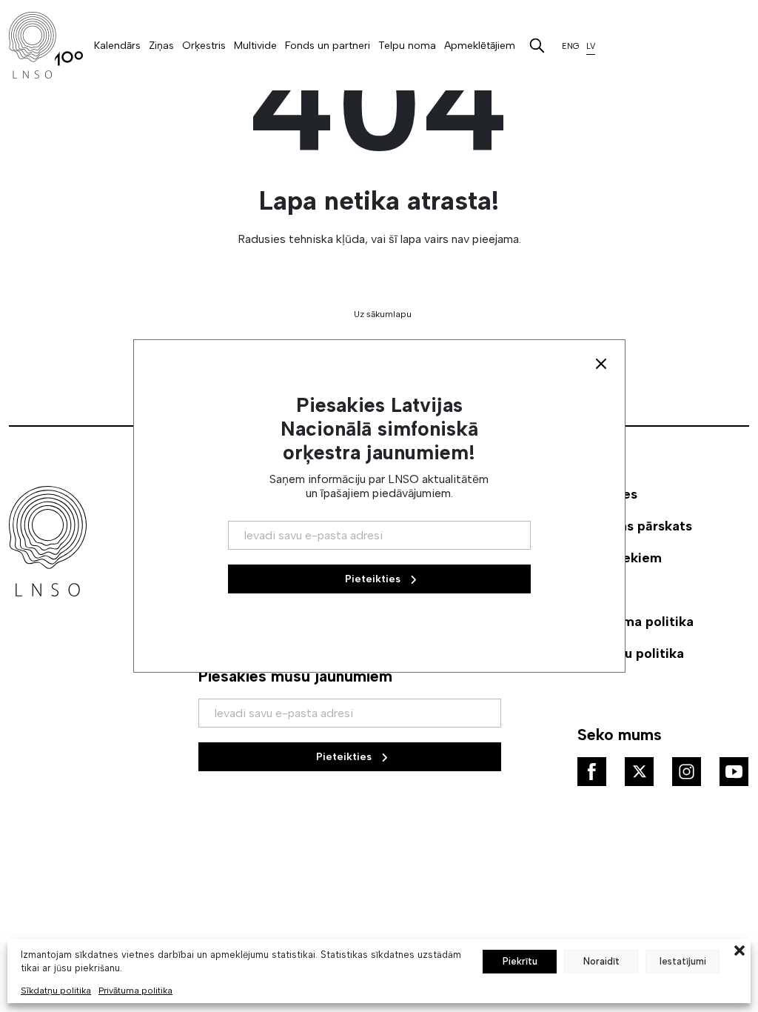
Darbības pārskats (634, 526)
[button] (739, 949)
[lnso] (46, 45)
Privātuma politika (135, 990)
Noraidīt (601, 961)
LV (590, 46)
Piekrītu (520, 961)
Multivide (255, 45)
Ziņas (161, 45)
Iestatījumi (683, 961)
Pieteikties (345, 756)
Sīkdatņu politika (56, 990)
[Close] (601, 363)
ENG (571, 46)
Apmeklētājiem (479, 45)
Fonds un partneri (327, 45)
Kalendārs (117, 45)
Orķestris (204, 45)
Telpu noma (407, 45)
